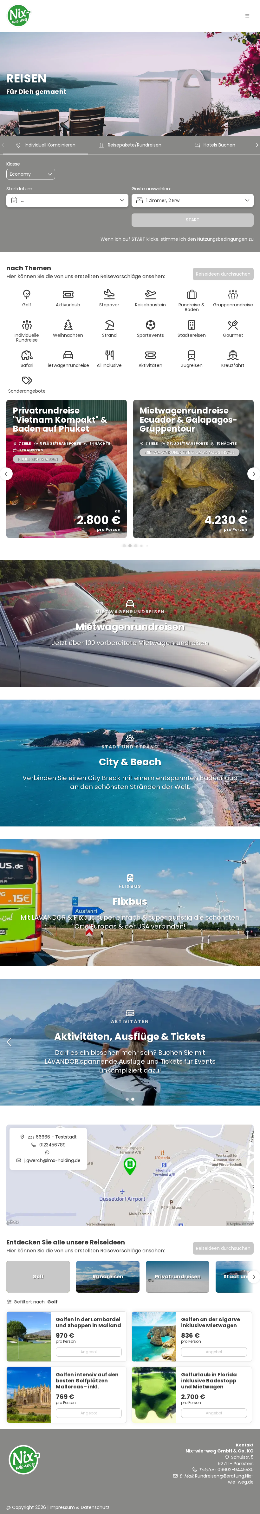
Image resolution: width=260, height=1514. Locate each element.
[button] (247, 16)
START (192, 220)
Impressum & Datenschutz (79, 1507)
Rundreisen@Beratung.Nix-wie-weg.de (224, 1479)
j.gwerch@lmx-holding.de (52, 1160)
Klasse (13, 164)
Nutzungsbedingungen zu (225, 239)
